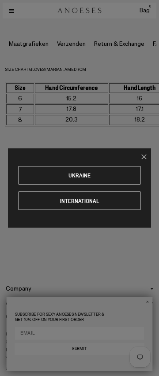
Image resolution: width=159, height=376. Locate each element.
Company (18, 288)
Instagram (17, 334)
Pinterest (16, 350)
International (79, 201)
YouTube (15, 358)
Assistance (21, 302)
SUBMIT (79, 349)
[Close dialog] (147, 301)
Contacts (18, 316)
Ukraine (79, 175)
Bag (145, 10)
